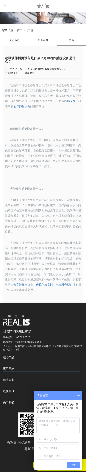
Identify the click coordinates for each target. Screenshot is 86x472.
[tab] (14, 40)
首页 (19, 30)
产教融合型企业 (65, 284)
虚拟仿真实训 (44, 284)
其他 (30, 30)
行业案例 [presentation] (43, 40)
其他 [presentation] (71, 40)
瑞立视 (71, 101)
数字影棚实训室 (23, 284)
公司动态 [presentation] (14, 40)
